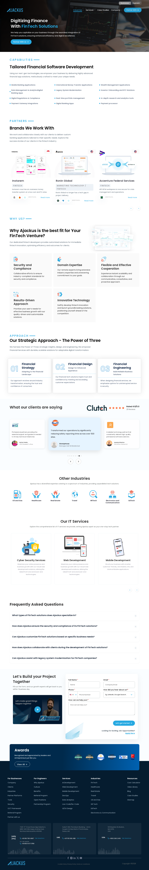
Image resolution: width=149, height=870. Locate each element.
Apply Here (130, 733)
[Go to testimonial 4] (73, 455)
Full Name (73, 680)
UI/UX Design (67, 808)
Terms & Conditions (83, 864)
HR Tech (94, 804)
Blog (129, 791)
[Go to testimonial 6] (77, 455)
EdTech (94, 808)
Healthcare (95, 787)
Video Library (132, 787)
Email (106, 680)
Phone (71, 690)
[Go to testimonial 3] (71, 455)
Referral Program (14, 813)
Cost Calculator (133, 782)
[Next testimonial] (78, 461)
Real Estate (95, 791)
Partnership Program (42, 804)
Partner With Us (133, 10)
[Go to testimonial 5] (75, 455)
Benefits (37, 791)
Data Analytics (68, 800)
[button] (27, 433)
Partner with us (14, 817)
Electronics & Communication (103, 813)
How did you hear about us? (115, 690)
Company (115, 10)
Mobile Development (70, 791)
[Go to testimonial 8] (81, 455)
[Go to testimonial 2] (69, 455)
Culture (37, 787)
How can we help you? (78, 700)
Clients (10, 787)
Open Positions (40, 800)
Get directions (39, 838)
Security (11, 804)
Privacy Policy (71, 864)
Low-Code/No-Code (70, 804)
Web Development (70, 787)
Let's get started (123, 723)
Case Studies (103, 10)
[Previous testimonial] (70, 461)
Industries (77, 10)
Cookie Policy (62, 864)
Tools (10, 800)
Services (89, 10)
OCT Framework (14, 808)
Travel (93, 795)
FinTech (94, 782)
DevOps (65, 795)
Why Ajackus (39, 782)
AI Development (68, 782)
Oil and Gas (95, 800)
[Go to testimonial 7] (79, 455)
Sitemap (130, 800)
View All (21, 764)
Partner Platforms (15, 795)
